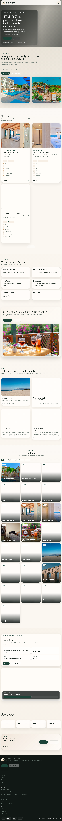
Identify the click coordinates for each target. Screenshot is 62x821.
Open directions (16, 73)
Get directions (17, 697)
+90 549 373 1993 (5, 789)
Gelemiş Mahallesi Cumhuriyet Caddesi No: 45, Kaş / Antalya (14, 794)
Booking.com (4, 813)
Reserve (6, 663)
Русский (20, 818)
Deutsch (14, 818)
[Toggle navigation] (58, 2)
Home (2, 773)
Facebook (3, 811)
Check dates (8, 38)
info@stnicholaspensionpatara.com (9, 792)
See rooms (16, 38)
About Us (3, 775)
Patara (27, 459)
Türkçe (3, 818)
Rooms (13, 459)
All (2, 459)
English (8, 818)
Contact (3, 784)
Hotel (7, 459)
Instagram (3, 808)
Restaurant (17, 320)
